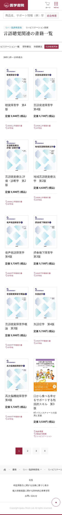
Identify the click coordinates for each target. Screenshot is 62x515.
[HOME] (4, 469)
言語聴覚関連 (51, 46)
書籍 (14, 469)
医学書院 (14, 5)
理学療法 (27, 46)
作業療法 (38, 46)
